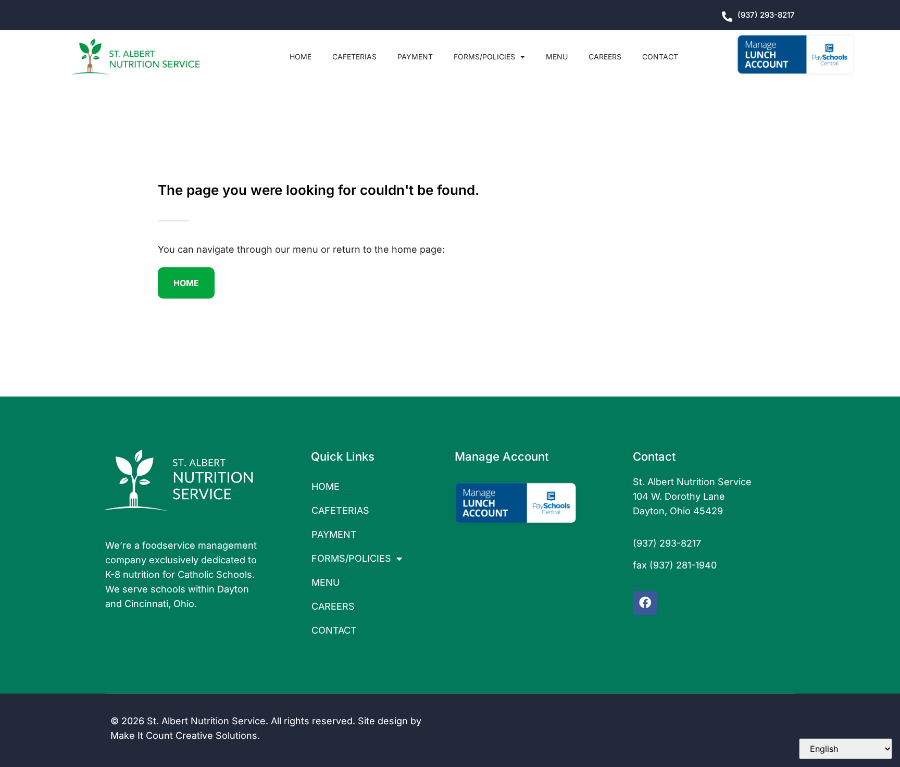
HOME (300, 56)
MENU (557, 56)
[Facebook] (645, 603)
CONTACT (660, 56)
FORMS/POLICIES (484, 56)
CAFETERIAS (354, 56)
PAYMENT (415, 56)
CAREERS (605, 56)
